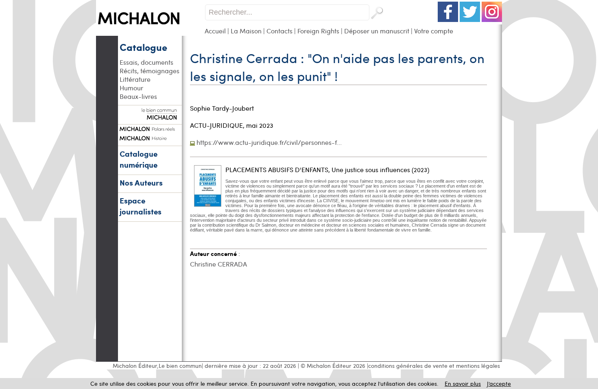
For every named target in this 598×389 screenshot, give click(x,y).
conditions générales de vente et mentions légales (434, 365)
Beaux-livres (138, 96)
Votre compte (433, 30)
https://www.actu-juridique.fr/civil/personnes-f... (269, 142)
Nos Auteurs (141, 182)
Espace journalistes (141, 206)
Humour (131, 87)
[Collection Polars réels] (150, 128)
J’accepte (499, 383)
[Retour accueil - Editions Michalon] (150, 33)
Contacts (279, 30)
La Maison (246, 30)
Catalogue (143, 47)
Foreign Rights (318, 30)
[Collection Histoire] (150, 137)
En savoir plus (463, 383)
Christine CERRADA (218, 264)
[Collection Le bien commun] (150, 115)
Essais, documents (146, 62)
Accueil (215, 30)
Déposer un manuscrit (376, 30)
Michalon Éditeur (135, 365)
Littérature (135, 79)
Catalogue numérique (138, 159)
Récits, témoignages (149, 70)
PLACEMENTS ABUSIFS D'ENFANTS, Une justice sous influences (317, 169)
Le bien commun (180, 365)
